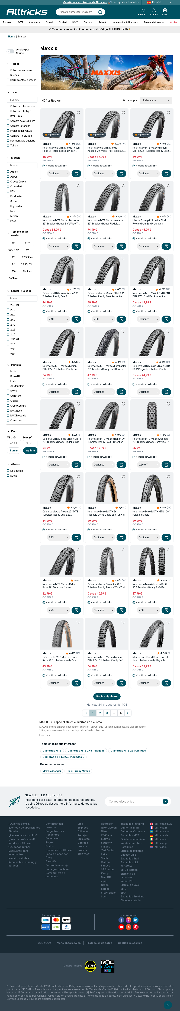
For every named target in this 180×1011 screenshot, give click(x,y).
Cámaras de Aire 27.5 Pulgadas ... (64, 756)
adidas (105, 888)
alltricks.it (161, 839)
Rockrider (107, 823)
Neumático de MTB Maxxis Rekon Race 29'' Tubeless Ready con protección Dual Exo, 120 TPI (61, 149)
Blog (80, 823)
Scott (104, 896)
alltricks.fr (161, 827)
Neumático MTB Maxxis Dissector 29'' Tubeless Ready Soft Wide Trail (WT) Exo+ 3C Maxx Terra (62, 222)
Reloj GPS (127, 881)
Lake (104, 854)
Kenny (105, 873)
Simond (105, 846)
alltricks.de (161, 835)
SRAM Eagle (108, 892)
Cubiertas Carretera (133, 831)
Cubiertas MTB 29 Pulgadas (128, 750)
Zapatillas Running (132, 823)
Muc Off (106, 877)
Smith (104, 858)
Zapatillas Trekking (132, 896)
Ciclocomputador (131, 900)
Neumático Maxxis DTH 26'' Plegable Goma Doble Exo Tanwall (106, 513)
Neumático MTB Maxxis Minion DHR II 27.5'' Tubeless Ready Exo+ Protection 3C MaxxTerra (151, 149)
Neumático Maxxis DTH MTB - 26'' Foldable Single (151, 513)
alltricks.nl (161, 846)
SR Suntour (108, 869)
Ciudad (63, 22)
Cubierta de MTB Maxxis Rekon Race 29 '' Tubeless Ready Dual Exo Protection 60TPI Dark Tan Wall (62, 659)
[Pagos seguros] (56, 923)
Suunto (105, 838)
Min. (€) (11, 437)
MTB (20, 22)
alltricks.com (162, 831)
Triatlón (103, 22)
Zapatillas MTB (130, 835)
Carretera (34, 22)
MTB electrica (129, 869)
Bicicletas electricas (133, 839)
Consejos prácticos (57, 869)
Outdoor (88, 22)
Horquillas (127, 846)
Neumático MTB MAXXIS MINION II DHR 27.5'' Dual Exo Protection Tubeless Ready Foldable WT (151, 295)
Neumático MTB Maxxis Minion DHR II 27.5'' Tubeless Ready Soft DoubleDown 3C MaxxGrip (61, 368)
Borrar (14, 450)
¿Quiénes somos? (19, 823)
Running (7, 22)
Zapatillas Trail (130, 858)
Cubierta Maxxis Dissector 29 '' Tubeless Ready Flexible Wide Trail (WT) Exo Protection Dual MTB (106, 586)
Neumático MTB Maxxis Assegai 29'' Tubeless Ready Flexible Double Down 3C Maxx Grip (105, 222)
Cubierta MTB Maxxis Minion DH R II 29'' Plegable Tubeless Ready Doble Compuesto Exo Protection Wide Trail (151, 368)
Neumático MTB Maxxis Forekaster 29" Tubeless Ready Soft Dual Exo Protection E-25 (107, 368)
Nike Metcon (109, 827)
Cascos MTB (128, 854)
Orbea (105, 884)
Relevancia (149, 100)
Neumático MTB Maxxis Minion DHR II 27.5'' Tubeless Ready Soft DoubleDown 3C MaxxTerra (106, 659)
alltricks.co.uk (163, 823)
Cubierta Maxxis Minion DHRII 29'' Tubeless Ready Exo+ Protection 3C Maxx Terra (106, 295)
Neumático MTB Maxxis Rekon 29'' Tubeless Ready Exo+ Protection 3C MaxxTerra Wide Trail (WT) (107, 440)
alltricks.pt (161, 843)
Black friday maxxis (78, 771)
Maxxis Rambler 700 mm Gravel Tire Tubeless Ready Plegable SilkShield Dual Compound (150, 659)
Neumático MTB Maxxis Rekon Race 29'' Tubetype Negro (59, 586)
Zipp (104, 881)
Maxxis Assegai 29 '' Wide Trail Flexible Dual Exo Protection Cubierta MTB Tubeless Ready (149, 222)
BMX (75, 22)
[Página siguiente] (128, 713)
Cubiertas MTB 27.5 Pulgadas (86, 750)
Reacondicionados (154, 22)
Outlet (173, 22)
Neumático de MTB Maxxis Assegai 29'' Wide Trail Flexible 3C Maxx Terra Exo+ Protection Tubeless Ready (106, 149)
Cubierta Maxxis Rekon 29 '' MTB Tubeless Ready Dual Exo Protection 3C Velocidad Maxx (60, 513)
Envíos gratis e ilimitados (101, 2)
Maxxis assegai (52, 771)
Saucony (106, 842)
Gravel (49, 22)
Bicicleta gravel (130, 884)
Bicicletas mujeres (132, 850)
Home (11, 36)
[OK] (165, 801)
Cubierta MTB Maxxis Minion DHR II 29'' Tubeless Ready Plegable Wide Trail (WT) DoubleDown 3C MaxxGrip (62, 440)
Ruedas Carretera (131, 843)
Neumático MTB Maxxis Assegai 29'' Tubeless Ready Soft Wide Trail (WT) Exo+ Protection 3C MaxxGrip (152, 440)
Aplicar (30, 450)
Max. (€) (27, 437)
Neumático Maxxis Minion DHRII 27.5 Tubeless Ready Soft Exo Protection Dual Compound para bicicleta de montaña (150, 586)
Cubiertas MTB (52, 750)
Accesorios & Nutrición (125, 22)
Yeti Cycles (108, 850)
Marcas (22, 36)
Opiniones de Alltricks (59, 850)
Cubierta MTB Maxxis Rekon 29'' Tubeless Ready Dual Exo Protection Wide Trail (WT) (60, 295)
